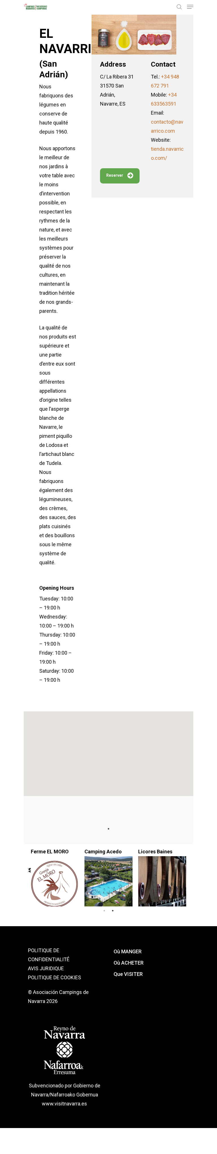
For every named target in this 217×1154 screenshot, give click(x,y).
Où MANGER (128, 951)
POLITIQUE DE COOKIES (54, 977)
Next (193, 875)
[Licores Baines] (162, 884)
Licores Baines (155, 851)
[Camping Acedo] (108, 884)
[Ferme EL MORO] (55, 884)
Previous (24, 875)
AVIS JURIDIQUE (46, 968)
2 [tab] (113, 910)
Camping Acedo (103, 851)
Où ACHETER (129, 963)
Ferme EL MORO (50, 851)
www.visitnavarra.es (64, 1104)
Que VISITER (128, 974)
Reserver (114, 175)
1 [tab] (108, 829)
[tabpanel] (162, 875)
